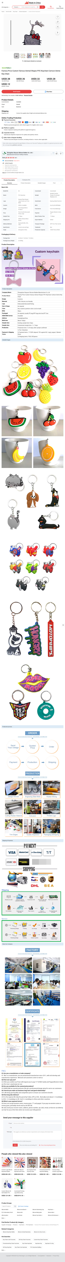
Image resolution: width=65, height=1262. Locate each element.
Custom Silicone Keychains (34, 11)
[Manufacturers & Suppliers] (33, 2)
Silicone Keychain (23, 11)
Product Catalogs (24, 1206)
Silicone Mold (5, 1209)
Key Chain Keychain (27, 1243)
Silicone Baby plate (37, 1212)
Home (3, 11)
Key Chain (15, 11)
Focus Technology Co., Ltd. (22, 1255)
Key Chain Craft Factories (9, 1239)
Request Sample (28, 95)
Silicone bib (20, 1212)
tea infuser (19, 1215)
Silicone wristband (21, 1209)
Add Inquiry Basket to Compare (32, 61)
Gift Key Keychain (7, 1247)
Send (15, 1145)
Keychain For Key (49, 1243)
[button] (58, 182)
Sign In (4, 172)
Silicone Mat (51, 1212)
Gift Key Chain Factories (25, 1239)
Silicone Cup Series (37, 1215)
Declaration (48, 1255)
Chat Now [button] (49, 91)
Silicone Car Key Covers (39, 1232)
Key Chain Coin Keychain (21, 1247)
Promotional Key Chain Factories (11, 1243)
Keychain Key (38, 1243)
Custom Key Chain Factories (41, 1239)
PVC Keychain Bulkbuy (35, 1247)
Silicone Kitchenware (53, 1215)
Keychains (50, 1209)
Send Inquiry (16, 91)
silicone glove (5, 1215)
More (3, 1250)
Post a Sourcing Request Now (47, 1145)
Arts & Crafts (8, 11)
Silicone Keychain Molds (9, 1232)
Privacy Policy (56, 1255)
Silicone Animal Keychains (24, 1232)
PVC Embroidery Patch (7, 1212)
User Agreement (41, 1255)
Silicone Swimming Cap (38, 1209)
